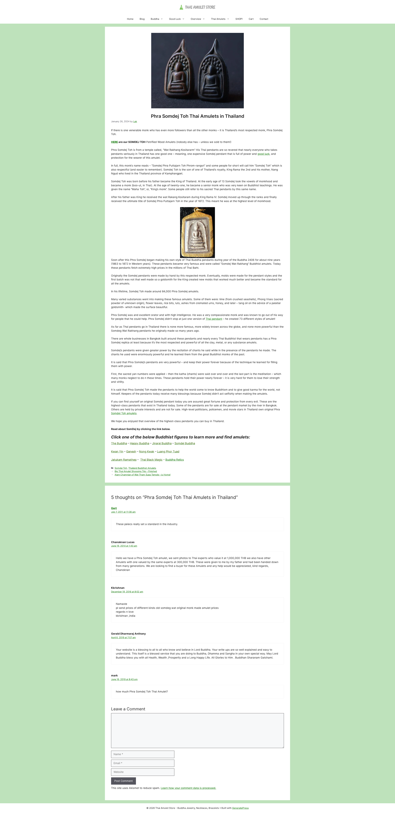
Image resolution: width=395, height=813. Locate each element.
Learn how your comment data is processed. (188, 788)
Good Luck (175, 18)
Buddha (155, 18)
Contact (264, 18)
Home (130, 18)
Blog (142, 18)
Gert (114, 508)
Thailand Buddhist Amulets (142, 468)
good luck (264, 153)
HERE (114, 142)
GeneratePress (240, 808)
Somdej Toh (121, 468)
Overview (196, 18)
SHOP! (239, 18)
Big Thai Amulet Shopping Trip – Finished (136, 471)
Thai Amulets (218, 18)
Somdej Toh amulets (124, 413)
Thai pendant (214, 318)
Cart (251, 18)
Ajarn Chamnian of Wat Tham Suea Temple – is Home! (142, 474)
